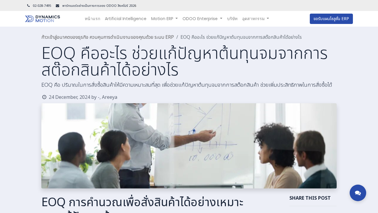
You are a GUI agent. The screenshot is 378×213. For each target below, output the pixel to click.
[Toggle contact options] (358, 193)
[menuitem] (92, 18)
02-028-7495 (42, 5)
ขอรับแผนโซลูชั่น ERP (331, 19)
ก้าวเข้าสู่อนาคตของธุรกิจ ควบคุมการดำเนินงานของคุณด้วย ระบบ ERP (107, 37)
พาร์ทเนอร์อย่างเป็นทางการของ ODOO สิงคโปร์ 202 (97, 5)
